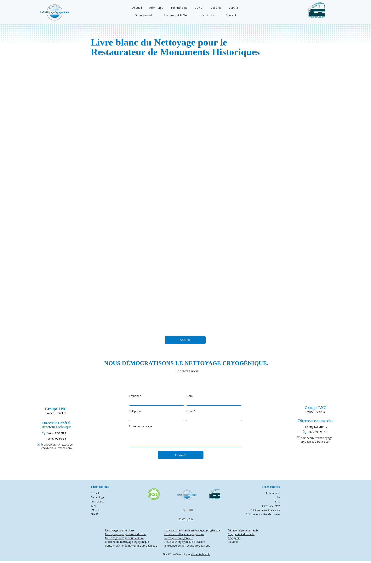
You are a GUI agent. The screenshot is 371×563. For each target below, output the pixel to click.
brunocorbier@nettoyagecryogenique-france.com (57, 446)
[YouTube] (191, 510)
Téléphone (135, 411)
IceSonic (233, 542)
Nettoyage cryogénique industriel (125, 534)
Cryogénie (234, 538)
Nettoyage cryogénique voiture (124, 538)
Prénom (135, 396)
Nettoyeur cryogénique (178, 538)
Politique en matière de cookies (263, 514)
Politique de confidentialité (265, 510)
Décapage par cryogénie (243, 530)
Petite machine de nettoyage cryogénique (131, 545)
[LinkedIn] (183, 510)
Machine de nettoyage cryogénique (127, 542)
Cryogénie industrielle (241, 534)
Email (190, 411)
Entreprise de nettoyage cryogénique (187, 545)
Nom (189, 396)
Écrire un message (140, 426)
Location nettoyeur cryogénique (184, 534)
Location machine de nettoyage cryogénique (192, 530)
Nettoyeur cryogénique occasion (184, 542)
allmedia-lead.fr (200, 554)
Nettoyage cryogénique (119, 530)
